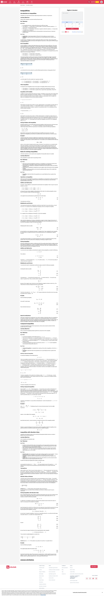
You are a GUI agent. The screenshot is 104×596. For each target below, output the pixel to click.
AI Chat (40, 569)
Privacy (71, 567)
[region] (52, 592)
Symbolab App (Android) (53, 567)
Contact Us (64, 573)
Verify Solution (41, 588)
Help (62, 571)
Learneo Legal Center (73, 580)
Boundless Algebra (29, 5)
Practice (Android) (52, 571)
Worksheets (41, 573)
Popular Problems (42, 571)
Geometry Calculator (42, 586)
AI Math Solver (41, 567)
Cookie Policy (72, 571)
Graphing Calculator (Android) (54, 569)
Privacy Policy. (43, 594)
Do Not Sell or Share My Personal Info (76, 573)
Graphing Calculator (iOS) (53, 575)
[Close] (102, 592)
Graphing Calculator (42, 584)
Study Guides (22, 5)
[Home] (11, 568)
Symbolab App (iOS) (52, 573)
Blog (62, 569)
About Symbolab (65, 567)
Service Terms (72, 569)
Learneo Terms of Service (74, 582)
